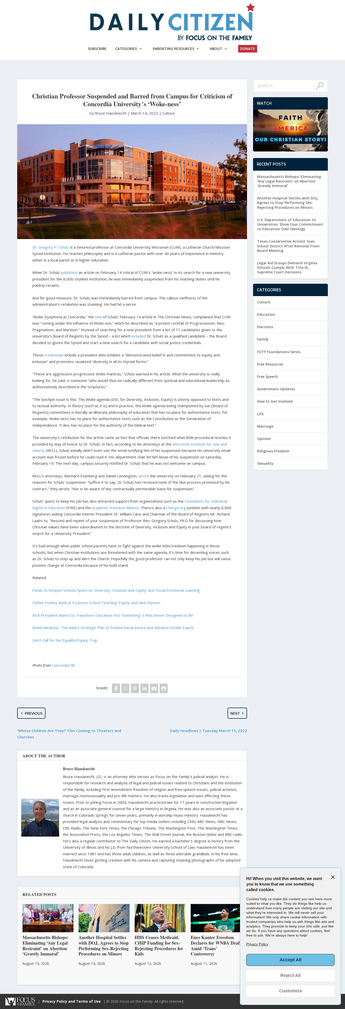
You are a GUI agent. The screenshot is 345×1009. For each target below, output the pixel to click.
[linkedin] (144, 688)
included (139, 336)
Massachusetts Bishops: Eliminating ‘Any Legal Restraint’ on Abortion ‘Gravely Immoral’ (289, 181)
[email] (154, 688)
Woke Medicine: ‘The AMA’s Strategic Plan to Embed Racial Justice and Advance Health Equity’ (113, 627)
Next (235, 713)
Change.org (176, 507)
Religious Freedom (273, 451)
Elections (265, 326)
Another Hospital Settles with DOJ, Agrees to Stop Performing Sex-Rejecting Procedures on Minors (287, 203)
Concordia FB (63, 665)
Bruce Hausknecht (79, 768)
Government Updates (276, 388)
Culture (168, 113)
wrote (143, 475)
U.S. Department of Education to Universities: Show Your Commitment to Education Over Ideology (290, 224)
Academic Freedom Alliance (115, 507)
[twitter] (125, 688)
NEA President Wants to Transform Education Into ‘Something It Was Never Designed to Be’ (113, 615)
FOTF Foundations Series (279, 351)
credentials (54, 354)
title (98, 316)
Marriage (265, 426)
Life (260, 413)
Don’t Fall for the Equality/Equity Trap (64, 640)
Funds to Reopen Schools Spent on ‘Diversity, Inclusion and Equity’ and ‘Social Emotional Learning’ (116, 590)
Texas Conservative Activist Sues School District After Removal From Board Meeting (288, 246)
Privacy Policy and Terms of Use (71, 1001)
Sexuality (265, 463)
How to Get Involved (274, 401)
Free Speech (267, 376)
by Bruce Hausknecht (109, 113)
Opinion (264, 438)
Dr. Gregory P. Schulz (50, 247)
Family (263, 339)
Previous (33, 713)
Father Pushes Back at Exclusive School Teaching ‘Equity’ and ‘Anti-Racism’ (96, 602)
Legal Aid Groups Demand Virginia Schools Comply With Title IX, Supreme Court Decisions (287, 267)
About (216, 48)
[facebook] (116, 688)
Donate (247, 48)
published (69, 272)
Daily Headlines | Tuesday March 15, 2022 (208, 730)
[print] (164, 688)
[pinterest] (135, 688)
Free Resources (270, 364)
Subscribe (97, 48)
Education (266, 314)
